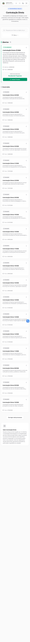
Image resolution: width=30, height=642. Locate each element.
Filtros (15, 35)
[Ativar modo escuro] (23, 3)
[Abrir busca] (19, 3)
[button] (15, 64)
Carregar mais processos (15, 417)
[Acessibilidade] (16, 3)
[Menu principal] (26, 3)
